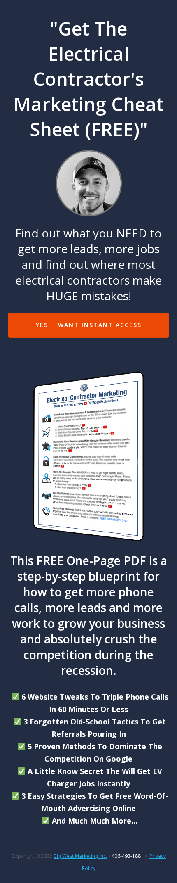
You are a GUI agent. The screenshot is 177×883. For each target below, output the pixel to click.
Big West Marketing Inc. (80, 855)
